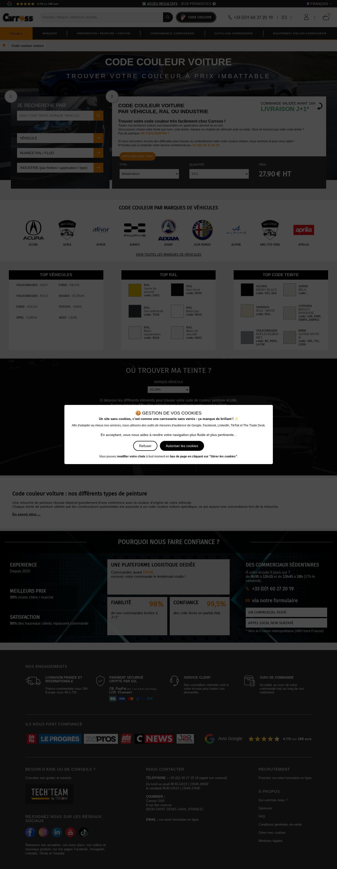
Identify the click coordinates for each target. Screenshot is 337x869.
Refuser (145, 446)
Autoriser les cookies (182, 446)
